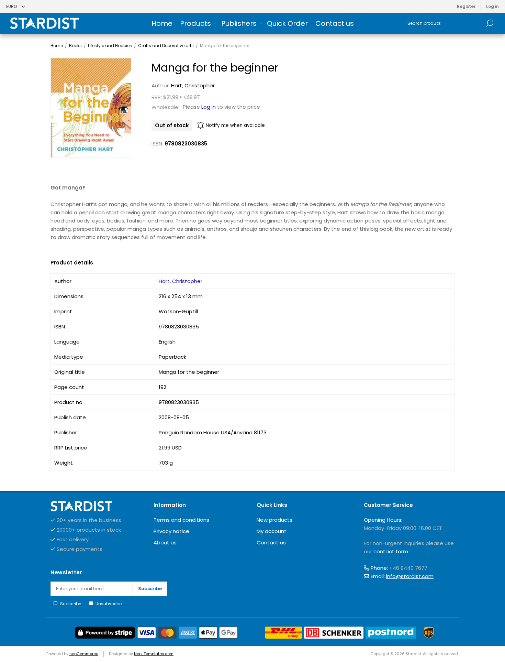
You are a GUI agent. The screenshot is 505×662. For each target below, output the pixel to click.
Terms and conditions (181, 519)
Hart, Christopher (193, 85)
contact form (390, 551)
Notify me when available (235, 125)
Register (466, 6)
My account (272, 531)
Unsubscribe (109, 604)
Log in (492, 6)
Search (490, 23)
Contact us (271, 542)
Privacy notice (171, 531)
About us (165, 542)
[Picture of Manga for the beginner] (91, 107)
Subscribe (150, 588)
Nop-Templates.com (153, 653)
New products (274, 519)
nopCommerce (83, 653)
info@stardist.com (410, 576)
